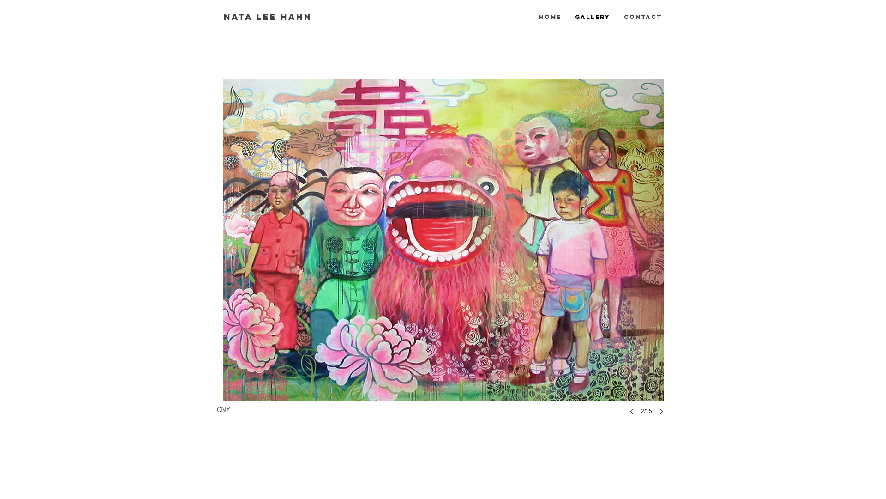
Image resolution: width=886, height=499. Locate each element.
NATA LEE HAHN (268, 17)
